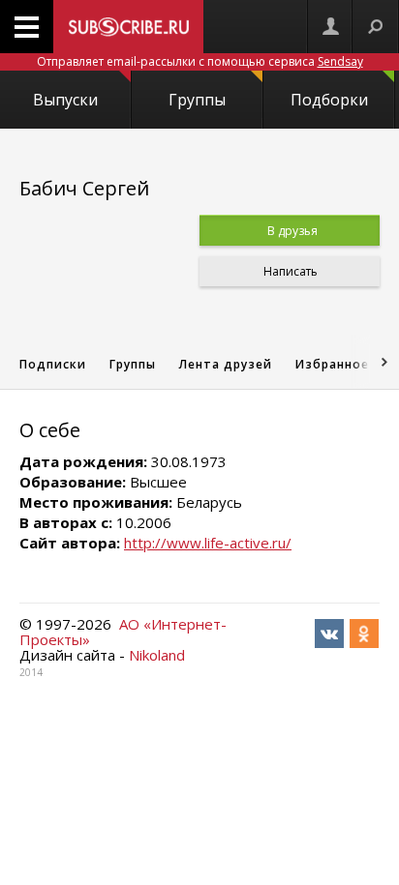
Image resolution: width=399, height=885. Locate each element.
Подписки (52, 364)
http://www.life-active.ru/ (208, 542)
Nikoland (157, 654)
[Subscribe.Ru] (128, 26)
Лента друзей (225, 364)
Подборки (329, 99)
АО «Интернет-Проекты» (123, 631)
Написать (289, 271)
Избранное (332, 364)
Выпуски (65, 99)
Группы (197, 99)
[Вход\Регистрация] (330, 26)
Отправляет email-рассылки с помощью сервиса (200, 61)
